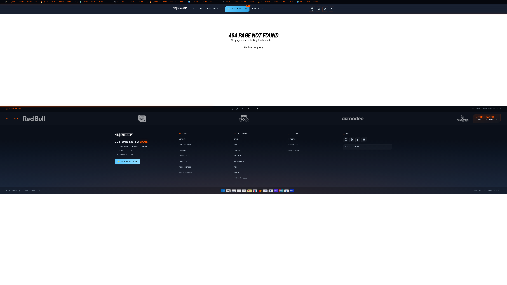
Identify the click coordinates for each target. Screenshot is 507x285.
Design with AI (127, 161)
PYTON (237, 173)
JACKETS (183, 161)
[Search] (318, 9)
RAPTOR (237, 156)
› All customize (185, 173)
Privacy (482, 191)
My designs (293, 150)
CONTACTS (257, 9)
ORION (236, 139)
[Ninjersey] (180, 9)
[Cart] (331, 9)
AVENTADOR (239, 161)
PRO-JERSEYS (185, 145)
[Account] (325, 9)
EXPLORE (293, 134)
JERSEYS (183, 139)
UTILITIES (198, 9)
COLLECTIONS (241, 134)
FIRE (236, 167)
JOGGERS (183, 156)
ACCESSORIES (185, 167)
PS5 (235, 145)
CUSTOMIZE (213, 9)
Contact (497, 191)
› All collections (240, 178)
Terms (489, 191)
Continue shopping (253, 47)
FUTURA (237, 150)
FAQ (475, 191)
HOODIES (183, 150)
